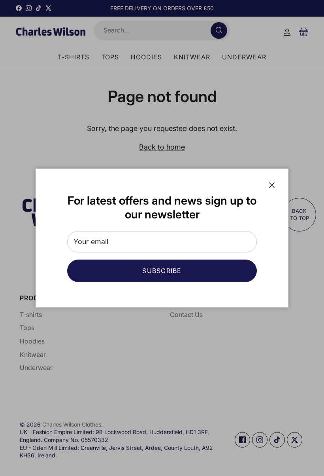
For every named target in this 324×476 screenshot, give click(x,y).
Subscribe (162, 271)
